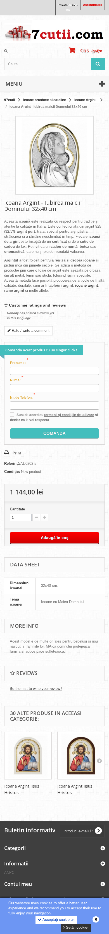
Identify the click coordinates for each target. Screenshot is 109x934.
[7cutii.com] (54, 31)
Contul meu (18, 884)
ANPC (9, 872)
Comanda (54, 433)
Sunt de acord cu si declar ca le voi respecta (54, 417)
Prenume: (19, 362)
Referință (12, 463)
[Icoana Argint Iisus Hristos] (28, 755)
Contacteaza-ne (68, 7)
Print (17, 453)
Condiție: (12, 472)
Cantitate (17, 509)
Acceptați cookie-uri (58, 919)
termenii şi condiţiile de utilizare (69, 415)
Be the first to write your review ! (36, 689)
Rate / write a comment (30, 330)
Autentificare (92, 4)
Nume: (16, 380)
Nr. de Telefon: (22, 397)
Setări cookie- (76, 927)
